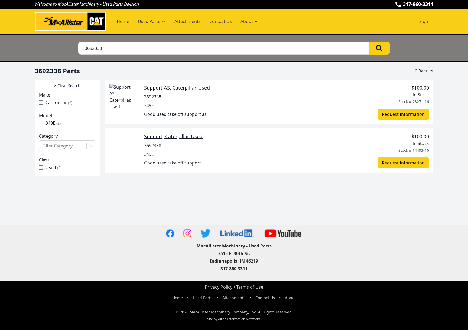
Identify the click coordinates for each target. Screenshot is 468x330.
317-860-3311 (418, 4)
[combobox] (67, 145)
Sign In (426, 21)
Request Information (403, 114)
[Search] (379, 48)
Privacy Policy (218, 287)
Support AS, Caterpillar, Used (177, 87)
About (290, 297)
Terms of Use (249, 287)
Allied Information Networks (239, 319)
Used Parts (202, 297)
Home (123, 21)
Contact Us (220, 21)
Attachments (187, 21)
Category (48, 136)
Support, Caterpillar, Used (173, 136)
